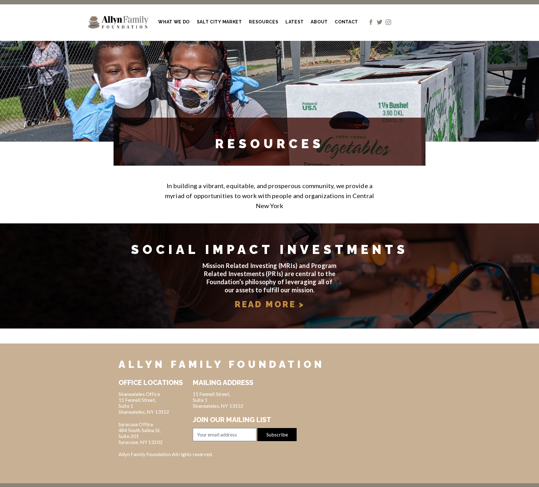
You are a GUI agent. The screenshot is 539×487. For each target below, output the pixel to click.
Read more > (269, 304)
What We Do (174, 21)
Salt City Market (219, 21)
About (319, 21)
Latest (294, 21)
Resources (263, 21)
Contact (346, 21)
